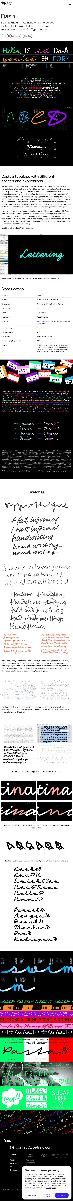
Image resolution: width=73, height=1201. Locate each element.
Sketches (27, 36)
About (5, 36)
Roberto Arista (42, 328)
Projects (13, 1163)
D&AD (39, 345)
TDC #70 (45, 349)
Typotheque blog (27, 228)
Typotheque (41, 313)
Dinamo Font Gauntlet (50, 279)
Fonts (13, 1154)
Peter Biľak (41, 321)
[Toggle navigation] (69, 4)
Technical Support (29, 1155)
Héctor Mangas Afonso (54, 321)
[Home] (6, 4)
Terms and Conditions (30, 1161)
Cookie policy (51, 1188)
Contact (13, 1170)
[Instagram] (12, 1147)
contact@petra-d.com (34, 1147)
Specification (15, 36)
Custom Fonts (13, 1159)
